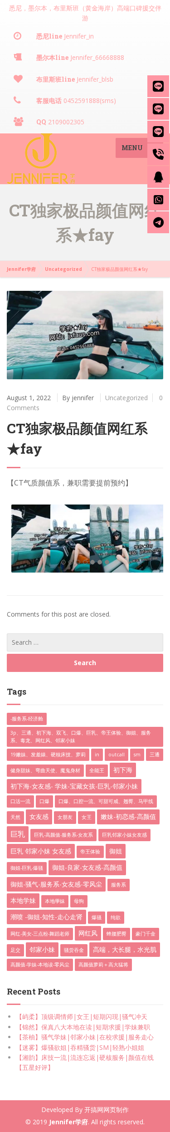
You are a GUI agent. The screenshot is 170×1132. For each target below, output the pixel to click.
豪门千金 (145, 934)
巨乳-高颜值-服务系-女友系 (63, 835)
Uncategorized (126, 397)
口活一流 (20, 801)
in (97, 754)
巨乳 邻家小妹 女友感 (40, 851)
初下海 (122, 769)
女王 (87, 817)
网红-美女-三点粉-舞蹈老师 (39, 934)
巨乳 (17, 834)
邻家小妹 (42, 949)
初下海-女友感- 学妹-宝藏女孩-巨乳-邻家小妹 (74, 786)
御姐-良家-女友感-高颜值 (87, 867)
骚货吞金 (74, 950)
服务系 (118, 885)
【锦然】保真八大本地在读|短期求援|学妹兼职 (83, 1027)
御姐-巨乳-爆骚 (26, 868)
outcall (116, 754)
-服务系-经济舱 (26, 718)
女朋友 (65, 817)
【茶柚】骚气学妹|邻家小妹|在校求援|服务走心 (85, 1037)
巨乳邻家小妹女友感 (124, 835)
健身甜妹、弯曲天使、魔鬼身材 (45, 770)
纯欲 (116, 917)
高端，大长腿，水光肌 (124, 949)
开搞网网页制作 (106, 1109)
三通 (155, 754)
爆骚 (97, 917)
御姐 (115, 851)
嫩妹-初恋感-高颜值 (128, 816)
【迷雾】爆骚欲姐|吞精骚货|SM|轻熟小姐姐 (80, 1047)
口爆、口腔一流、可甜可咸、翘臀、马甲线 (105, 801)
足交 (15, 950)
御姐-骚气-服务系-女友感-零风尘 (56, 884)
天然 (15, 817)
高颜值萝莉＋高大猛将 (103, 964)
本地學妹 (55, 901)
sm (137, 754)
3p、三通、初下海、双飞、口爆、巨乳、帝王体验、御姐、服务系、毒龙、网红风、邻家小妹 (80, 737)
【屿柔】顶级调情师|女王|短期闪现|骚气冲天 (81, 1016)
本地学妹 (23, 900)
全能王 (96, 770)
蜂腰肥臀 (116, 934)
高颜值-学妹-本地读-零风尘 (39, 964)
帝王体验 (90, 851)
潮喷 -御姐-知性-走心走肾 (46, 916)
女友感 (39, 816)
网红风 (87, 933)
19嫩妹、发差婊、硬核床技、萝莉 (48, 754)
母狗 (79, 901)
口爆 (44, 801)
